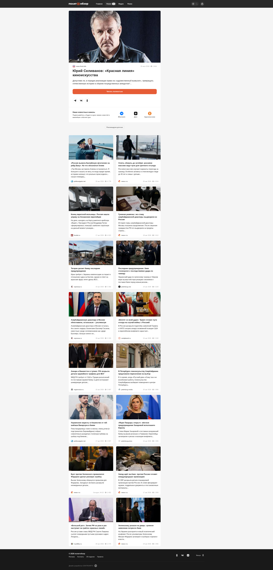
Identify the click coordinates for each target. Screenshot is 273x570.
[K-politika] (72, 544)
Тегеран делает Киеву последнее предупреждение (85, 269)
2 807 (109, 441)
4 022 (109, 235)
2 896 (156, 389)
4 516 (156, 181)
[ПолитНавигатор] (72, 181)
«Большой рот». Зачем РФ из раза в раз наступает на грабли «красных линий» (89, 527)
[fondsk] (72, 235)
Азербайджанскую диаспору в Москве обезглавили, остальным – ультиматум (88, 321)
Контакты (80, 557)
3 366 (109, 287)
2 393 (156, 492)
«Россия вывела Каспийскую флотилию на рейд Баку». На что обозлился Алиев (90, 164)
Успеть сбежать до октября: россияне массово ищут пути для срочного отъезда (137, 164)
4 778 (109, 181)
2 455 (156, 441)
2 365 (156, 544)
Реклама (72, 557)
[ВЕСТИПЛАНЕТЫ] (119, 338)
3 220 (156, 287)
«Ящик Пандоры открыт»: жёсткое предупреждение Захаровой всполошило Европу (136, 425)
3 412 (156, 235)
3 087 (109, 389)
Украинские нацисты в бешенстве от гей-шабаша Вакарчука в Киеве (89, 424)
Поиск (129, 4)
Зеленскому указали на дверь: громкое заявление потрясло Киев (136, 527)
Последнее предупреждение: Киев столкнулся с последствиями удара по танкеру (135, 271)
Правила (100, 557)
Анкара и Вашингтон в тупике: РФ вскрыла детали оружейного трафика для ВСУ (90, 372)
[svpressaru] (72, 287)
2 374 (109, 544)
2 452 (109, 492)
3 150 (156, 338)
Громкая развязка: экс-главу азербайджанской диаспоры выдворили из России (137, 217)
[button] (75, 100)
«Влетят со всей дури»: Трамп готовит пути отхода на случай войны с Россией (137, 321)
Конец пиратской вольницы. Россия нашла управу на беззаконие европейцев (90, 215)
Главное (99, 4)
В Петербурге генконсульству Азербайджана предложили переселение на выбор (138, 372)
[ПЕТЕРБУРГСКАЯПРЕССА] (119, 441)
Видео (121, 4)
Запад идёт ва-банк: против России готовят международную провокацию (137, 475)
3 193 (109, 338)
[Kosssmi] (74, 66)
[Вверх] (200, 555)
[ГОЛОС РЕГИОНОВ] (72, 389)
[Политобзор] (78, 4)
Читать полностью (115, 91)
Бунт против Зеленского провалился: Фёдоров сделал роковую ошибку (87, 475)
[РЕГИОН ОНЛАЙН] (119, 181)
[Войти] (202, 4)
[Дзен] (188, 555)
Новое (110, 4)
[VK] (182, 555)
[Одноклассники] (177, 555)
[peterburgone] (119, 287)
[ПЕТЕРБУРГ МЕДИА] (119, 389)
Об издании (90, 557)
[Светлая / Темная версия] (195, 4)
